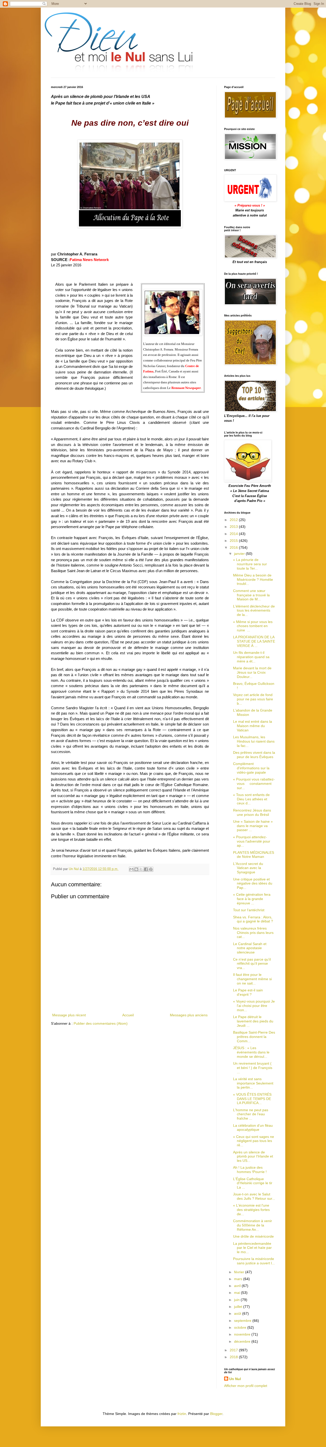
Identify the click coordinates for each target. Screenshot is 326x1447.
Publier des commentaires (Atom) (101, 1023)
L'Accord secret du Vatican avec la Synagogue (248, 868)
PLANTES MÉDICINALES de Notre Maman (253, 854)
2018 (234, 1357)
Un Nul (235, 1379)
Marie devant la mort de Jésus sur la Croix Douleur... (252, 672)
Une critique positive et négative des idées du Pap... (252, 883)
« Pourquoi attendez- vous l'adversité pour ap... (251, 841)
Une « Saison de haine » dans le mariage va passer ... (253, 825)
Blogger (216, 1414)
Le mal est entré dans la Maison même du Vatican (252, 725)
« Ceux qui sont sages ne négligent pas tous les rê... (253, 1141)
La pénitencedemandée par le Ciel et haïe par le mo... (252, 1247)
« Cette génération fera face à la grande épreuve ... (251, 898)
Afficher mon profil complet (245, 1386)
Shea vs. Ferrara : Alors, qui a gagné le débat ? (253, 919)
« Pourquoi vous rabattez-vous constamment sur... (254, 783)
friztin (182, 1414)
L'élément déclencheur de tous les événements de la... (254, 610)
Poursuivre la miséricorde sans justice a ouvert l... (254, 1261)
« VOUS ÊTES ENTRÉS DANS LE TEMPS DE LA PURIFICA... (252, 1098)
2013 (234, 527)
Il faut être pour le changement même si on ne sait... (252, 979)
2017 (234, 1350)
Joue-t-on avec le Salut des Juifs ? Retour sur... (254, 1196)
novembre (242, 1334)
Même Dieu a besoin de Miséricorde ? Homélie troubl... (253, 579)
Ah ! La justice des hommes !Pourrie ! (250, 1169)
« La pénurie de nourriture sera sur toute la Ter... (250, 564)
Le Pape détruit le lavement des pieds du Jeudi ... (253, 1021)
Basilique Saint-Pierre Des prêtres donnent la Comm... (254, 1036)
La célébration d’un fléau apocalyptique (253, 1127)
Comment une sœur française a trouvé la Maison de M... (251, 595)
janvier (240, 554)
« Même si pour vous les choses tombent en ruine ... (253, 626)
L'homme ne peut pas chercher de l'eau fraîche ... (250, 1114)
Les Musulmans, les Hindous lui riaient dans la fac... (254, 741)
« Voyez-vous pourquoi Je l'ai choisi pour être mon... (254, 1005)
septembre (243, 1321)
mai (237, 1293)
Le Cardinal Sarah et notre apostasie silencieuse (249, 948)
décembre (242, 1341)
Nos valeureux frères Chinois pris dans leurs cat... (253, 932)
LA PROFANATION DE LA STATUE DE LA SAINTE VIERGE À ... (254, 641)
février (239, 1272)
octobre (240, 1327)
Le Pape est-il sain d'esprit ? (248, 992)
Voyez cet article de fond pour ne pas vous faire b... (253, 699)
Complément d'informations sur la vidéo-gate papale (251, 768)
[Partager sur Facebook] (145, 869)
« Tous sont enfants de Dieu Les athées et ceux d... (251, 799)
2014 (234, 534)
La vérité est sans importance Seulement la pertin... (253, 1083)
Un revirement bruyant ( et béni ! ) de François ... (252, 1067)
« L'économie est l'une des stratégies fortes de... (251, 1209)
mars (238, 1279)
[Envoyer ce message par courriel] (131, 869)
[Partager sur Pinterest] (150, 869)
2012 (234, 520)
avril (238, 1286)
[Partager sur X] (141, 869)
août (238, 1313)
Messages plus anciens (189, 1015)
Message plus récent (69, 1015)
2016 (234, 547)
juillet (238, 1307)
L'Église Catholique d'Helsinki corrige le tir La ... (252, 1183)
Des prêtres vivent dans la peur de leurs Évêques (254, 754)
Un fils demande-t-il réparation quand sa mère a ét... (251, 656)
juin (237, 1300)
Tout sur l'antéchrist (248, 910)
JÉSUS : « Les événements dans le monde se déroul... (251, 1052)
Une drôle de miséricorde (253, 1236)
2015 (234, 541)
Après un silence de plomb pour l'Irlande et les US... (253, 1156)
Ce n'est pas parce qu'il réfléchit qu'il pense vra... (252, 963)
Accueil (128, 1015)
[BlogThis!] (136, 869)
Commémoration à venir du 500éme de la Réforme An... (252, 1225)
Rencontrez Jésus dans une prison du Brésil (252, 812)
